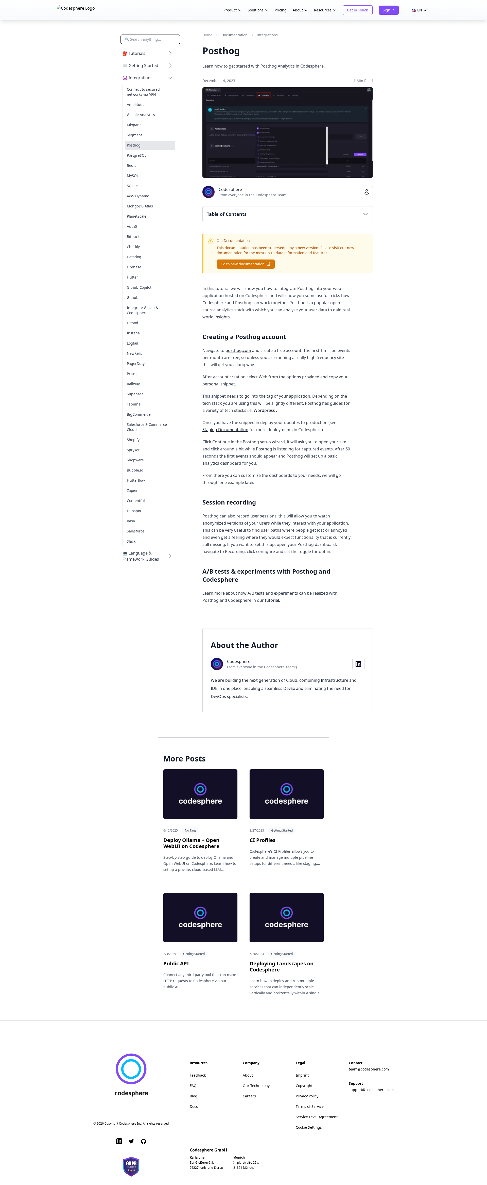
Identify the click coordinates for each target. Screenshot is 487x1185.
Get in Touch (357, 10)
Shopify (133, 439)
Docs (194, 1106)
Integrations (267, 35)
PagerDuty (136, 363)
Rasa (131, 520)
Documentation (234, 35)
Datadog (134, 256)
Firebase (134, 267)
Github (132, 297)
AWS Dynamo (138, 195)
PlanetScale (136, 216)
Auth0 (132, 226)
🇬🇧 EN (417, 10)
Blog (193, 1096)
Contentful (136, 500)
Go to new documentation (243, 264)
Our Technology (256, 1085)
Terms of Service (310, 1106)
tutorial (272, 600)
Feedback (198, 1075)
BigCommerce (139, 414)
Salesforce (135, 531)
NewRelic (135, 353)
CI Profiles (262, 840)
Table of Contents (227, 214)
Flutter (132, 277)
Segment (134, 135)
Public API (176, 963)
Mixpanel (135, 124)
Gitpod (132, 322)
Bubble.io (135, 470)
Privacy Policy (307, 1096)
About (298, 10)
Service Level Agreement (317, 1116)
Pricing (281, 10)
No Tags (190, 830)
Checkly (133, 246)
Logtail (132, 343)
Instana (133, 333)
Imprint (302, 1075)
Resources (323, 10)
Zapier (132, 490)
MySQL (132, 175)
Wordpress (264, 410)
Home (207, 35)
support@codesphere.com (371, 1089)
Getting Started (282, 830)
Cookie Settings (309, 1127)
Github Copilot (139, 287)
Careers (249, 1096)
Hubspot (134, 510)
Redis (131, 165)
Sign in (389, 10)
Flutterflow (136, 480)
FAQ (193, 1085)
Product (230, 10)
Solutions (256, 10)
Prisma (132, 373)
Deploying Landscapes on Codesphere (282, 966)
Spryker (133, 449)
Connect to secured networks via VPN (143, 92)
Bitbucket (135, 236)
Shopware (135, 460)
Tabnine (134, 404)
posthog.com (238, 350)
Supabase (135, 394)
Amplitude (136, 104)
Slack (131, 541)
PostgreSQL (136, 155)
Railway (133, 383)
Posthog (134, 145)
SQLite (132, 185)
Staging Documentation (225, 429)
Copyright (304, 1085)
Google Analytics (141, 114)
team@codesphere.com (369, 1069)
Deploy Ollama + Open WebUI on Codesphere (191, 843)
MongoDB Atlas (140, 206)
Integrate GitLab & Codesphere (142, 310)
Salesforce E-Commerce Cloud (147, 427)
